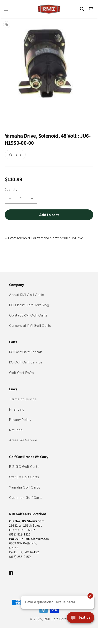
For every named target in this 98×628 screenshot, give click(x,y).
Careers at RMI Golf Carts (30, 325)
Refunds (16, 430)
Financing (16, 409)
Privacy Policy (20, 420)
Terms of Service (23, 399)
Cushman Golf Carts (26, 497)
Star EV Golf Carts (24, 477)
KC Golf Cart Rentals (26, 352)
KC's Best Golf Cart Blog (29, 305)
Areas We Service (23, 440)
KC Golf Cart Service (25, 362)
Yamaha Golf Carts (24, 487)
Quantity (11, 189)
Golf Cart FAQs (21, 373)
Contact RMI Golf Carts (28, 315)
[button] (6, 9)
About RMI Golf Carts (26, 295)
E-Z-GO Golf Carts (24, 466)
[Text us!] (80, 618)
